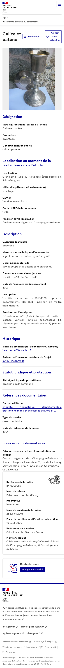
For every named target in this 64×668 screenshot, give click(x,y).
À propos (49, 641)
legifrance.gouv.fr (11, 633)
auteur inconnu (11, 361)
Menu (60, 4)
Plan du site (11, 652)
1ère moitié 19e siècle (14, 350)
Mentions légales (9, 657)
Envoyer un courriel (32, 569)
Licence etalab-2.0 (28, 664)
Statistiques (31, 647)
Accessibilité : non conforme (15, 641)
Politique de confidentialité (31, 657)
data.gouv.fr (33, 633)
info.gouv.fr (8, 626)
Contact (36, 641)
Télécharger (34, 36)
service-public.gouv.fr (32, 626)
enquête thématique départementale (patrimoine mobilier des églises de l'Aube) (32, 408)
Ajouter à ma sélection (55, 36)
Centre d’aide (51, 647)
